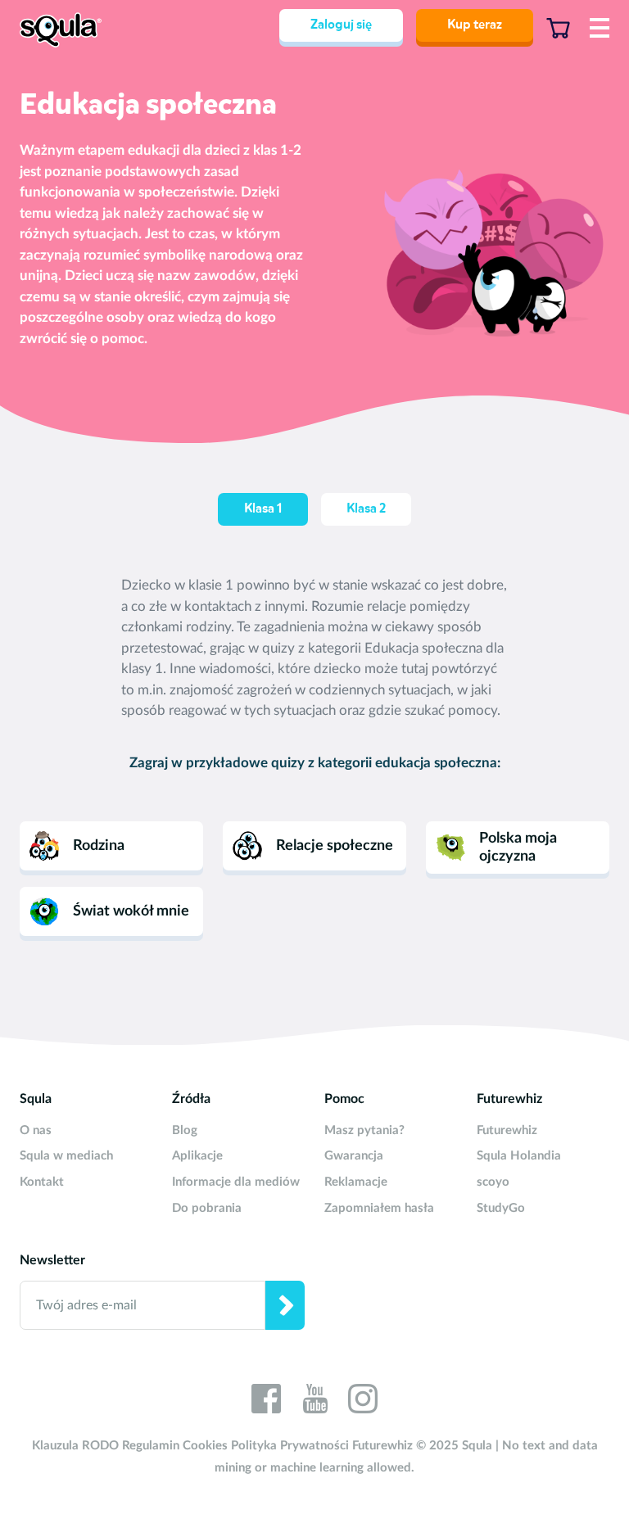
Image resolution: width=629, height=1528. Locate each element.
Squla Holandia (519, 1156)
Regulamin (150, 1446)
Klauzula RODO (75, 1446)
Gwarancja (353, 1156)
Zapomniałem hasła (379, 1208)
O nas (36, 1130)
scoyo (493, 1182)
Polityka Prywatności (290, 1446)
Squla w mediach (66, 1156)
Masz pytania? (364, 1130)
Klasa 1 (263, 509)
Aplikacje (197, 1156)
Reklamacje (355, 1182)
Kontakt (42, 1182)
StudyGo (501, 1208)
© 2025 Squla (454, 1446)
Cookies (205, 1446)
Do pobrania (207, 1208)
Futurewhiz (507, 1130)
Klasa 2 (366, 509)
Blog (184, 1130)
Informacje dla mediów (236, 1182)
